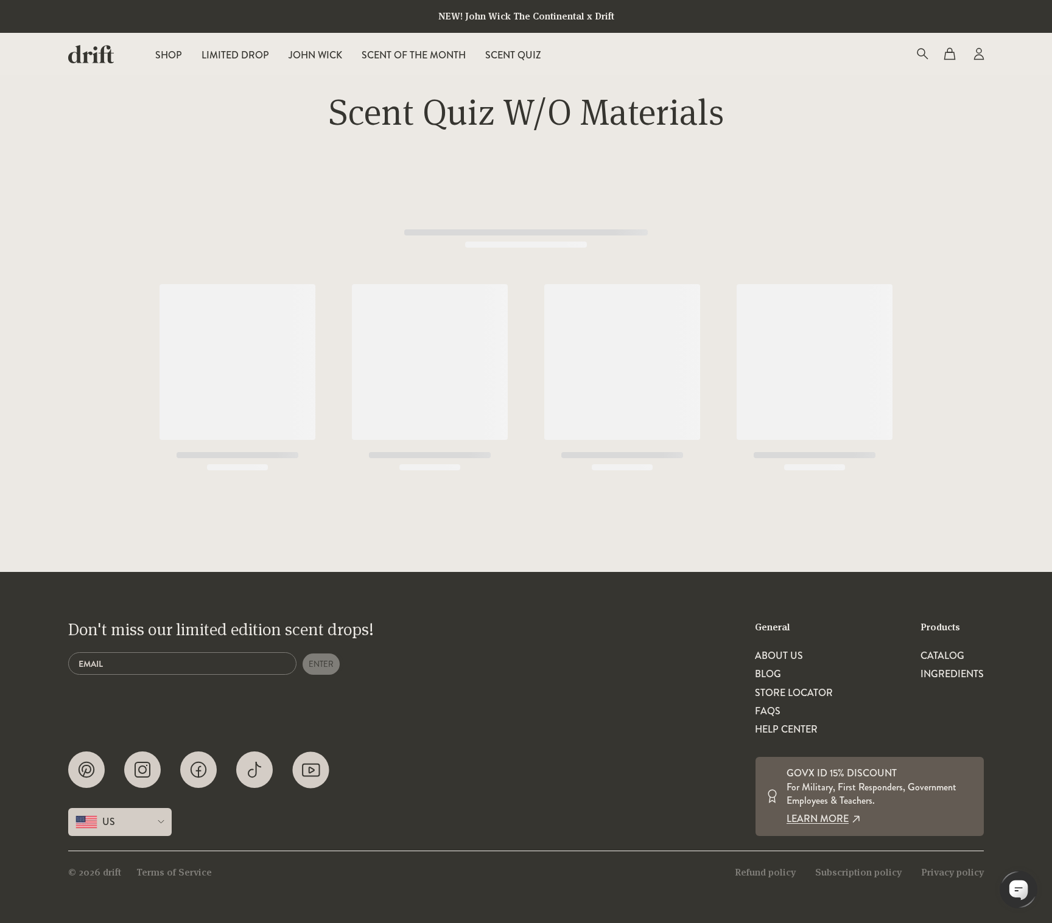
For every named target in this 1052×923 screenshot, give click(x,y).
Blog (768, 674)
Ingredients (952, 674)
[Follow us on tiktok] (254, 770)
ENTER (321, 664)
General (772, 627)
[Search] (922, 54)
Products (940, 627)
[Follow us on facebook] (198, 770)
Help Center (786, 729)
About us (779, 656)
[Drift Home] (91, 54)
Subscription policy (858, 872)
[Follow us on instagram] (142, 770)
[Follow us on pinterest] (86, 770)
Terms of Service (174, 872)
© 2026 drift (94, 872)
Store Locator (794, 693)
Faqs (767, 711)
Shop (168, 55)
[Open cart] (949, 54)
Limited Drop (235, 55)
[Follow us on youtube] (310, 770)
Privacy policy (952, 872)
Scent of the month (414, 55)
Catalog (942, 656)
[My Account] (978, 54)
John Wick (315, 55)
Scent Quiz (513, 55)
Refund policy (765, 872)
